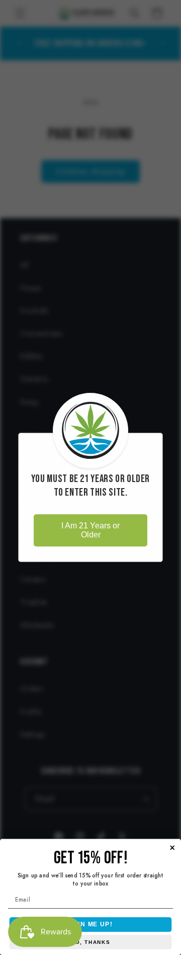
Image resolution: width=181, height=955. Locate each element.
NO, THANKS (90, 942)
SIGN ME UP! (90, 924)
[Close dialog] (172, 847)
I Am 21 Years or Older (90, 530)
